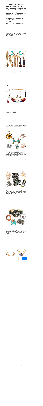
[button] (11, 254)
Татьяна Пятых (9, 21)
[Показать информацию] (12, 64)
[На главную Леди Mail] (2, 1)
